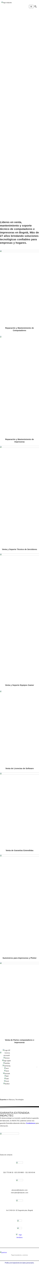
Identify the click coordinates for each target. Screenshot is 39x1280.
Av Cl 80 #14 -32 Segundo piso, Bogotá (19, 1210)
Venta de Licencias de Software (19, 768)
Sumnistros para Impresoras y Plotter (20, 958)
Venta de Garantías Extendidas (19, 850)
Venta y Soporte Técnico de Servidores (19, 549)
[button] (2, 1067)
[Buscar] (35, 6)
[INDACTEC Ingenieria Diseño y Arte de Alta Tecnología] (7, 6)
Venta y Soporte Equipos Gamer (19, 685)
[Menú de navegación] (31, 6)
